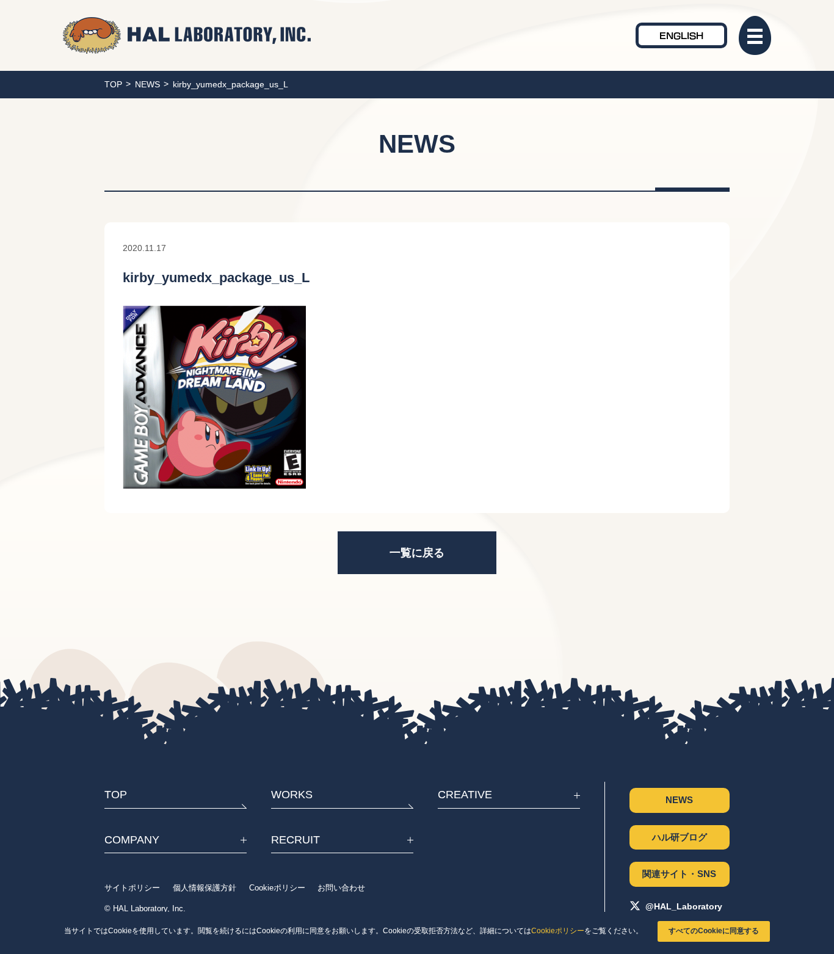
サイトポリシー (132, 888)
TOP (113, 84)
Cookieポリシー (557, 931)
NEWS (147, 84)
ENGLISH (681, 35)
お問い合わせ (341, 888)
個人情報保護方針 (204, 888)
